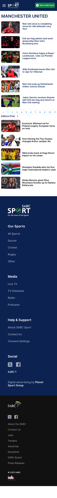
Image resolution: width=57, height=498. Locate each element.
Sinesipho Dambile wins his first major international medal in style (39, 168)
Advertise (13, 446)
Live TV (12, 284)
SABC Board (15, 457)
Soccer (12, 240)
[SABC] (15, 404)
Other (11, 261)
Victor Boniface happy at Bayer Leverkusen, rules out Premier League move (38, 56)
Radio (11, 297)
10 (50, 112)
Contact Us (15, 334)
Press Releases (16, 463)
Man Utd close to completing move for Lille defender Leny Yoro (37, 26)
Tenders (12, 440)
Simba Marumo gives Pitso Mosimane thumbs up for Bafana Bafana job (38, 183)
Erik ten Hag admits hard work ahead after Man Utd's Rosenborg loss (37, 41)
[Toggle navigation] (4, 5)
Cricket (12, 247)
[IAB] (11, 477)
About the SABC (17, 424)
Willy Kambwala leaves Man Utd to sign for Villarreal (38, 70)
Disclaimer (13, 452)
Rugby (12, 254)
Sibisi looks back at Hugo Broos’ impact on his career (38, 154)
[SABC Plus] (12, 371)
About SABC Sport (19, 327)
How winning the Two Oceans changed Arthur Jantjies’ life (37, 140)
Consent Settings (19, 341)
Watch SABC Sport (47, 5)
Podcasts (14, 304)
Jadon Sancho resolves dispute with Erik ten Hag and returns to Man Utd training (38, 100)
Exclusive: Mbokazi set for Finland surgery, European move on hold (38, 126)
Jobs (10, 435)
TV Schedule (16, 291)
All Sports (14, 233)
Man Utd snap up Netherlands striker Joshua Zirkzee (37, 85)
